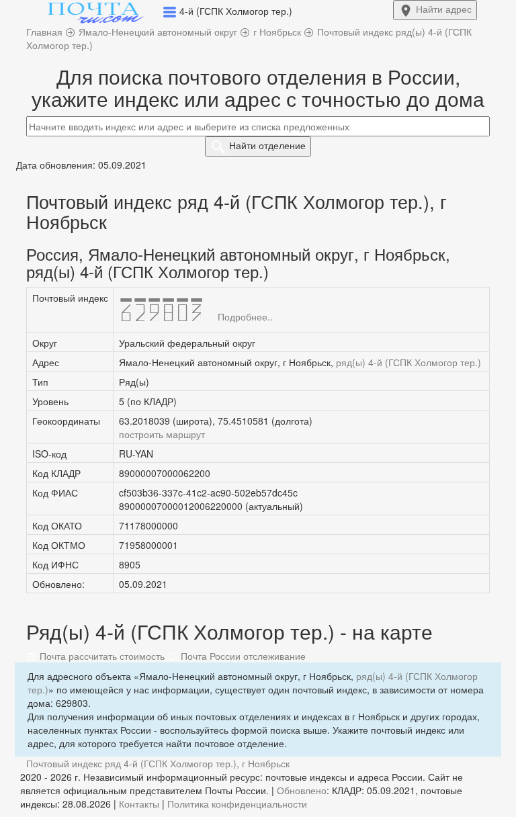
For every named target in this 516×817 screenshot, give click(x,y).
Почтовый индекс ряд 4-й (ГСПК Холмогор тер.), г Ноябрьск (158, 763)
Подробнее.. (245, 316)
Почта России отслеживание (242, 655)
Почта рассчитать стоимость (101, 655)
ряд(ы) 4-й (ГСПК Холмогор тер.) (408, 362)
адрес (444, 8)
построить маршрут (162, 434)
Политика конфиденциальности (237, 803)
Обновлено (302, 790)
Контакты (139, 803)
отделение (267, 145)
